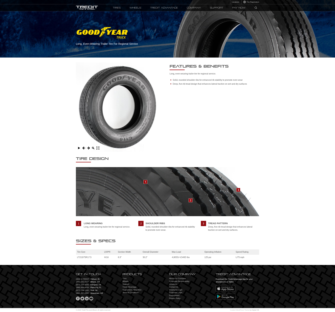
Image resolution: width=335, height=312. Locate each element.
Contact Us (173, 287)
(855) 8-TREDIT (82, 279)
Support (216, 8)
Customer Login (175, 292)
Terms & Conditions (130, 292)
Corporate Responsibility (179, 281)
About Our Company (177, 278)
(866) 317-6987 (82, 293)
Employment (174, 295)
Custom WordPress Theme (239, 310)
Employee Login (175, 290)
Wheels (135, 8)
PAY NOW (238, 8)
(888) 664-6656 (82, 287)
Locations (235, 2)
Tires (117, 8)
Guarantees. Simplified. (132, 290)
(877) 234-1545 (82, 290)
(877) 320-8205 (82, 285)
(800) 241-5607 (82, 282)
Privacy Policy (174, 298)
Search (256, 8)
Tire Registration (253, 2)
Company (194, 8)
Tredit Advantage (164, 8)
